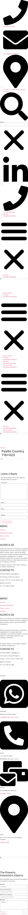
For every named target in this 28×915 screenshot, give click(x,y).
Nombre (2, 884)
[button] (14, 106)
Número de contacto (6, 894)
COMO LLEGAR (4, 842)
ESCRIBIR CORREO (5, 793)
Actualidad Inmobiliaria (10, 296)
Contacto (6, 295)
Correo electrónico (5, 889)
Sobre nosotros (7, 293)
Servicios (5, 214)
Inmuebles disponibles (9, 216)
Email (2, 508)
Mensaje (2, 899)
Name (2, 502)
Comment (4, 482)
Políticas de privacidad (6, 672)
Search (2, 122)
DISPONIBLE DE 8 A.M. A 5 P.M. (9, 717)
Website (3, 515)
